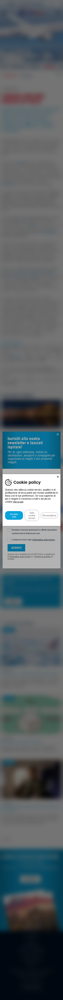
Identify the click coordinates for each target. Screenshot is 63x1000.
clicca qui (18, 501)
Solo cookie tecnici (31, 515)
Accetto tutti (14, 515)
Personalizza (49, 515)
